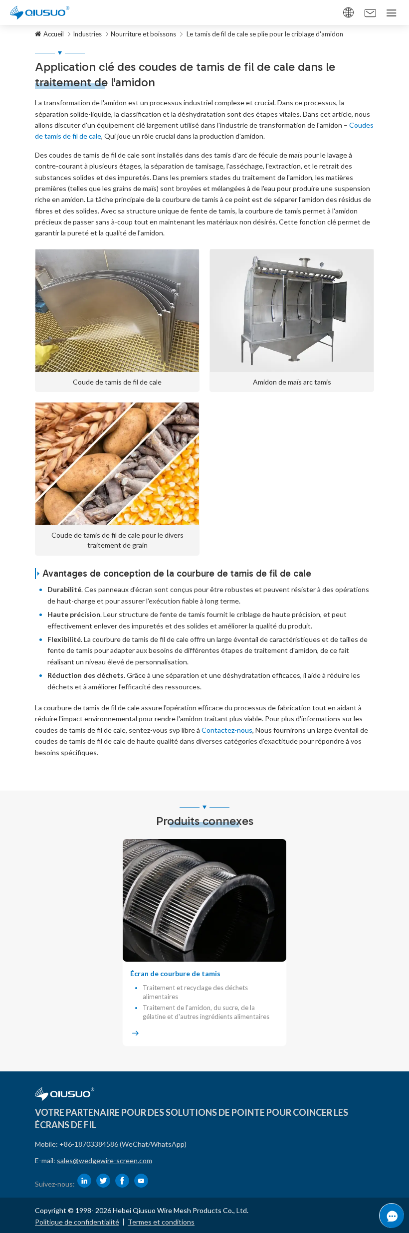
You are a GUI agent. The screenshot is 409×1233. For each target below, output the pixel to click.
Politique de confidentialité (77, 1222)
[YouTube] (141, 1181)
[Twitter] (103, 1181)
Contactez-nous (227, 730)
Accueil (53, 34)
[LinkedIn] (84, 1181)
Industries (87, 34)
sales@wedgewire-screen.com (104, 1160)
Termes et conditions (161, 1222)
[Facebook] (122, 1181)
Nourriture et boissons (143, 34)
